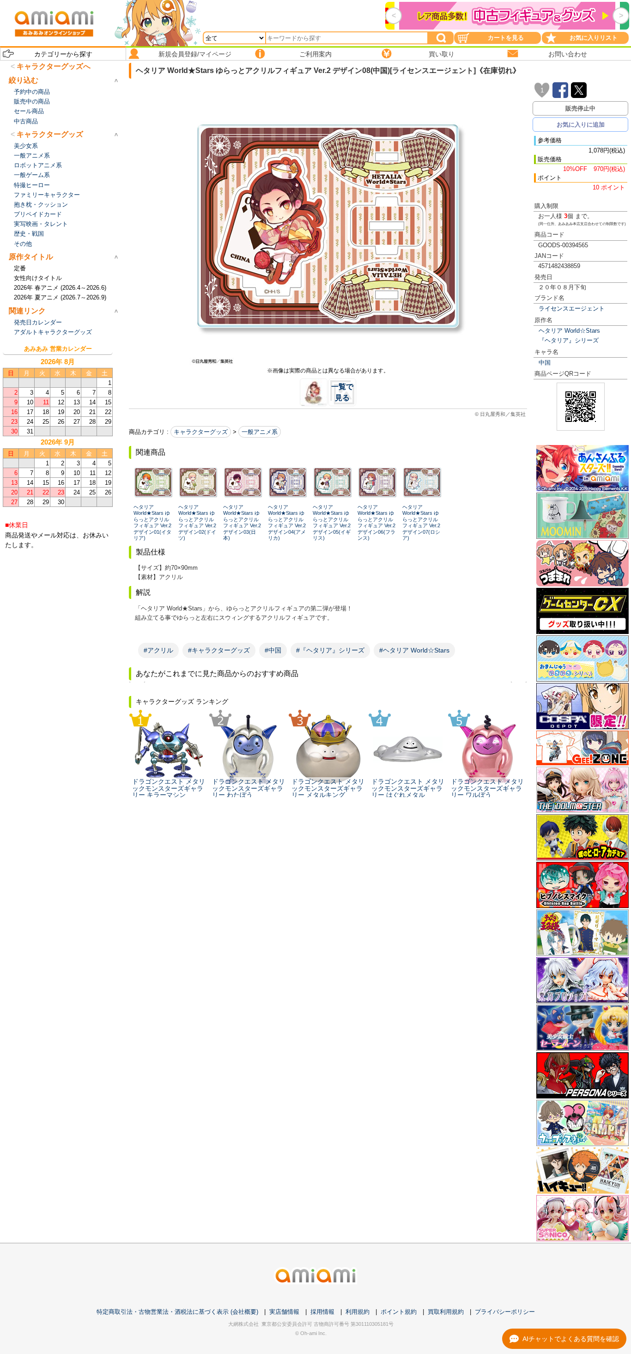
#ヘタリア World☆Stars (414, 650)
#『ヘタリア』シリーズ (330, 650)
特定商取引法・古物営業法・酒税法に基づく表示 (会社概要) (177, 1311)
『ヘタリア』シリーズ (569, 340)
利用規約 (358, 1311)
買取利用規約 (446, 1311)
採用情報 (322, 1311)
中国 (545, 362)
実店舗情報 (284, 1311)
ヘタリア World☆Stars (569, 330)
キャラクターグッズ (201, 431)
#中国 (273, 650)
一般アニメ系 (260, 431)
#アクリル (158, 650)
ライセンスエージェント (572, 308)
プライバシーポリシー (505, 1311)
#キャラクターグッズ (219, 650)
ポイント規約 (399, 1311)
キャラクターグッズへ (54, 66)
